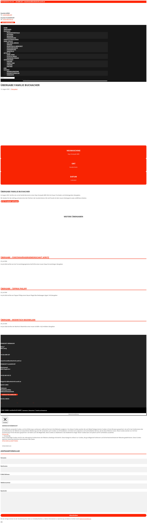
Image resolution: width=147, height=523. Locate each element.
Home (5, 28)
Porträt (9, 61)
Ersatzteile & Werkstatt (15, 46)
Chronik (9, 65)
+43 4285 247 (19, 1)
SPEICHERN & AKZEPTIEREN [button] (10, 441)
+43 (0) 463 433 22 (8, 19)
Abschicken (73, 515)
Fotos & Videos (12, 56)
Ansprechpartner (13, 71)
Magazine (10, 36)
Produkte (7, 31)
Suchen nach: (26, 79)
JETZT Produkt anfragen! (10, 201)
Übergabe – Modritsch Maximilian (18, 319)
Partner (9, 66)
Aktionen (10, 34)
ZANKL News (11, 55)
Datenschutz (31, 410)
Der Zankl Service (13, 43)
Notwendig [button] (5, 434)
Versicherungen (12, 48)
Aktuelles (7, 53)
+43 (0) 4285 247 (7, 15)
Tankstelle (10, 51)
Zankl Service (8, 41)
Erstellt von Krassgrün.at (41, 410)
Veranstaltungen (13, 58)
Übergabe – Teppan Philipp (14, 288)
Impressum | (26, 410)
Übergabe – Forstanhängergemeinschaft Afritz (25, 257)
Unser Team (11, 63)
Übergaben (7, 29)
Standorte (10, 75)
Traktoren (4, 388)
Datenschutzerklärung (85, 519)
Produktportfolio (13, 33)
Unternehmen (8, 60)
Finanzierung (11, 38)
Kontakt (6, 70)
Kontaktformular (13, 73)
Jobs (5, 68)
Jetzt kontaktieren (8, 22)
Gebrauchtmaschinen (11, 39)
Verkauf (9, 44)
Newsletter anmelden (9, 394)
